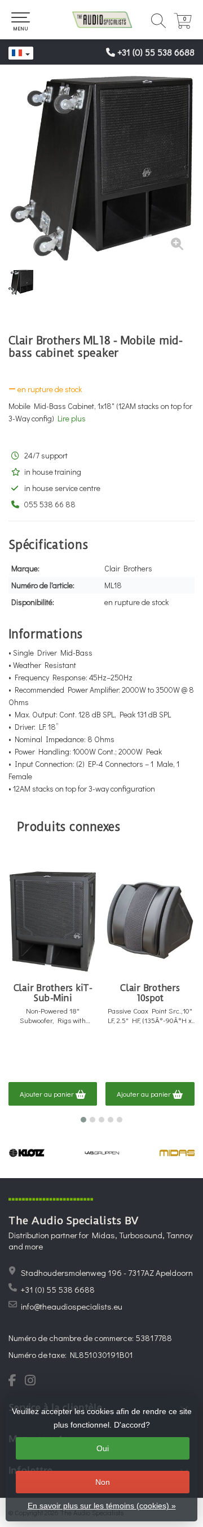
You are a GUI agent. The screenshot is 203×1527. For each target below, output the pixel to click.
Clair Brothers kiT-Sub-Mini (53, 993)
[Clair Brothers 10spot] (149, 921)
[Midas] (177, 1152)
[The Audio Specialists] (101, 19)
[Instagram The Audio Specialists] (33, 1381)
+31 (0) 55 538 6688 (156, 52)
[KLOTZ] (27, 1152)
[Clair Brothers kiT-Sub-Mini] (52, 921)
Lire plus (72, 418)
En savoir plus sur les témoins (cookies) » (102, 1505)
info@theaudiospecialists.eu (71, 1306)
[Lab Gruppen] (102, 1152)
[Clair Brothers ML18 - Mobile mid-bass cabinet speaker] (101, 168)
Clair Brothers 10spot (150, 993)
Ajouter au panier (48, 1093)
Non (102, 1482)
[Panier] (183, 25)
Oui (102, 1448)
